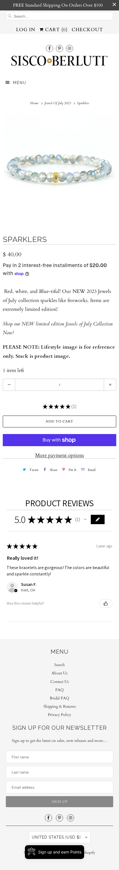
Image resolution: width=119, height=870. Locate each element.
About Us (59, 673)
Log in (25, 29)
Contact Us (59, 681)
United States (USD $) (57, 837)
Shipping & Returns (59, 706)
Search (59, 664)
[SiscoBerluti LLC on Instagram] (69, 48)
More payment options (59, 455)
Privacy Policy (59, 714)
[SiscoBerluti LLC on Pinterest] (59, 48)
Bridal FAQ (59, 698)
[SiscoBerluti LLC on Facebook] (49, 48)
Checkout (87, 29)
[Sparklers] (59, 169)
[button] (85, 519)
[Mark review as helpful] (105, 603)
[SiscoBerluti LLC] (59, 62)
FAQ (59, 690)
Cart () (55, 29)
